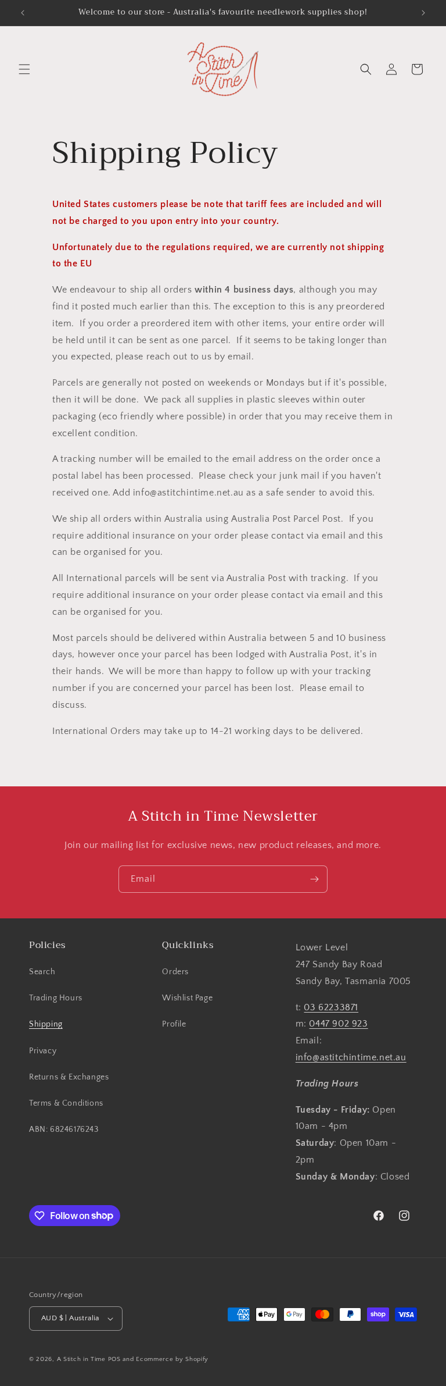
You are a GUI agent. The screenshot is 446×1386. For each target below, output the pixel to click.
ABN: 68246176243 (64, 1129)
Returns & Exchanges (69, 1077)
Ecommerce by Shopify (172, 1359)
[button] (24, 69)
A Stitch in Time (81, 1359)
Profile (174, 1024)
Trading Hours (55, 998)
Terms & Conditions (66, 1103)
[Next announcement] (423, 13)
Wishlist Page (187, 998)
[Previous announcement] (22, 13)
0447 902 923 (338, 1023)
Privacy (42, 1051)
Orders (175, 972)
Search (42, 972)
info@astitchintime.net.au (351, 1057)
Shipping (46, 1024)
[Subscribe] (314, 879)
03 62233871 (331, 1007)
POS (114, 1359)
